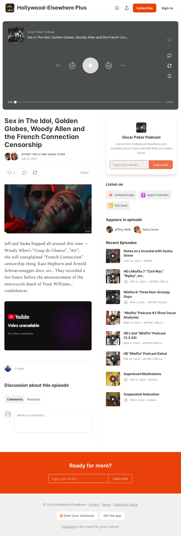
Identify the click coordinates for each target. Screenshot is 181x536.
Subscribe (144, 8)
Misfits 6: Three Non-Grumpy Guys (147, 294)
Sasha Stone (56, 154)
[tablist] (23, 399)
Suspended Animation (141, 394)
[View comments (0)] (169, 55)
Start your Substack (79, 515)
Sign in (167, 8)
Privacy (94, 504)
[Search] (117, 8)
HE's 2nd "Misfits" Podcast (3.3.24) (145, 335)
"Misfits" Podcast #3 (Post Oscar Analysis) (150, 315)
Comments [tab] (15, 399)
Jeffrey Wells (31, 154)
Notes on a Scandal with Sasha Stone (148, 253)
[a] (113, 255)
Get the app (112, 515)
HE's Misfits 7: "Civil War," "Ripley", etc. (144, 273)
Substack (68, 527)
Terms (106, 504)
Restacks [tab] (33, 399)
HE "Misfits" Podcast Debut (145, 353)
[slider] (88, 102)
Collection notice (125, 504)
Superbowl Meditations (142, 374)
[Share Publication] (126, 8)
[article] (141, 256)
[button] (58, 65)
